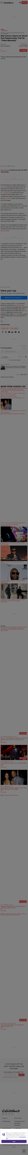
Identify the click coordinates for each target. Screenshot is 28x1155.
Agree (14, 1141)
